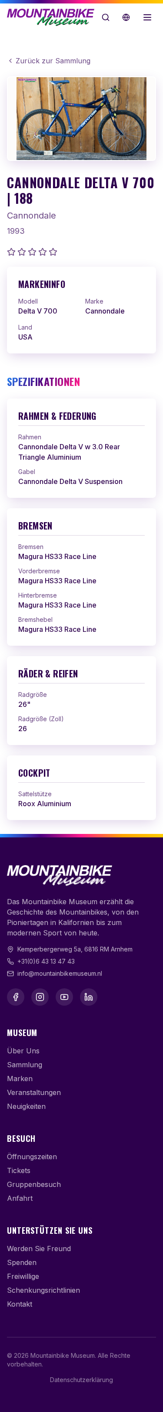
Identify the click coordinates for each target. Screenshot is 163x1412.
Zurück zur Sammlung (53, 60)
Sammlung (24, 1064)
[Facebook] (15, 997)
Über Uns (23, 1050)
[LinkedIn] (88, 997)
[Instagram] (40, 997)
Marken (20, 1078)
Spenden (22, 1262)
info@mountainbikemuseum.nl (59, 973)
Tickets (18, 1170)
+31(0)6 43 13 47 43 (46, 961)
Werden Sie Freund (39, 1248)
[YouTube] (64, 997)
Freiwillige (23, 1276)
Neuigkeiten (26, 1106)
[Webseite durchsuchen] (105, 17)
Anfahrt (20, 1198)
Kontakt (19, 1304)
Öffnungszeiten (32, 1156)
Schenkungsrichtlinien (43, 1290)
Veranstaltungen (34, 1092)
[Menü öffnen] (147, 17)
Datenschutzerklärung (81, 1379)
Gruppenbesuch (34, 1184)
